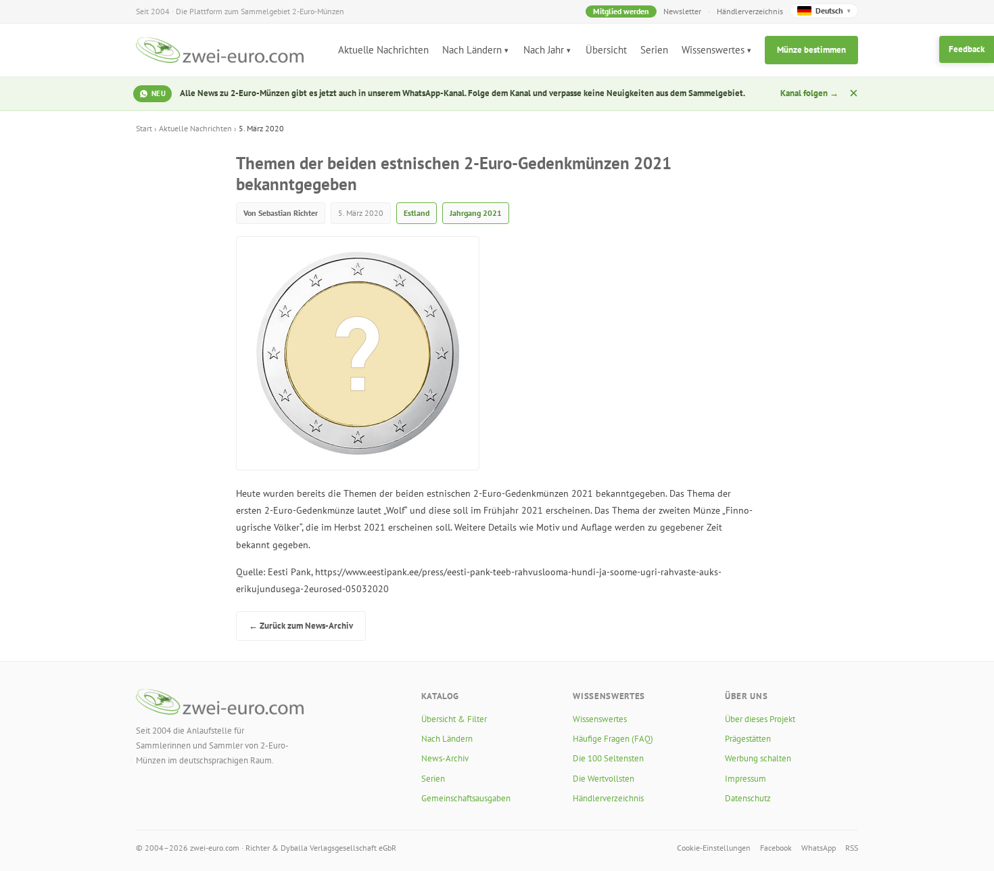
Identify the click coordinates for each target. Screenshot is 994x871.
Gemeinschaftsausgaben (466, 798)
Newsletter (682, 11)
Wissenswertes (713, 49)
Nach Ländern (472, 49)
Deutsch (833, 10)
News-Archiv (445, 758)
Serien (654, 49)
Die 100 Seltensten (608, 758)
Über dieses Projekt (760, 719)
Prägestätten (748, 738)
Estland (416, 213)
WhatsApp (818, 848)
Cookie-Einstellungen (714, 848)
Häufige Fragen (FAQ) (613, 738)
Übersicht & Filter (454, 719)
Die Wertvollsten (603, 778)
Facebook (776, 848)
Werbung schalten (758, 758)
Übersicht (606, 49)
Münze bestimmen (811, 49)
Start (144, 128)
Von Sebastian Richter (280, 213)
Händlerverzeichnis (750, 11)
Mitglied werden (621, 11)
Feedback (967, 49)
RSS (851, 848)
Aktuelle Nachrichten (383, 49)
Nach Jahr (543, 49)
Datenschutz (748, 798)
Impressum (745, 778)
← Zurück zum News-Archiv (301, 625)
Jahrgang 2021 (476, 213)
